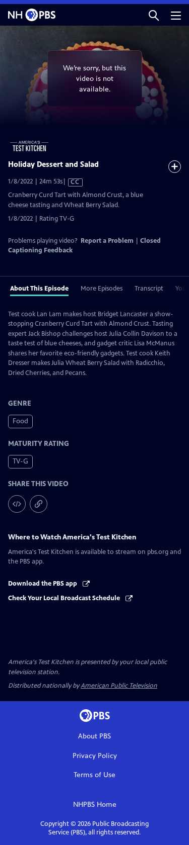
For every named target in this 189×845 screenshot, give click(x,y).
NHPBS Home (94, 804)
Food (20, 421)
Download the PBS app (43, 584)
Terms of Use (94, 775)
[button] (154, 15)
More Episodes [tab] (101, 289)
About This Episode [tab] (39, 289)
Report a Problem (107, 241)
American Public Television (119, 686)
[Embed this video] (17, 504)
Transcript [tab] (149, 289)
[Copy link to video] (38, 504)
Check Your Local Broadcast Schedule (64, 598)
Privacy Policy (95, 756)
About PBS (94, 736)
